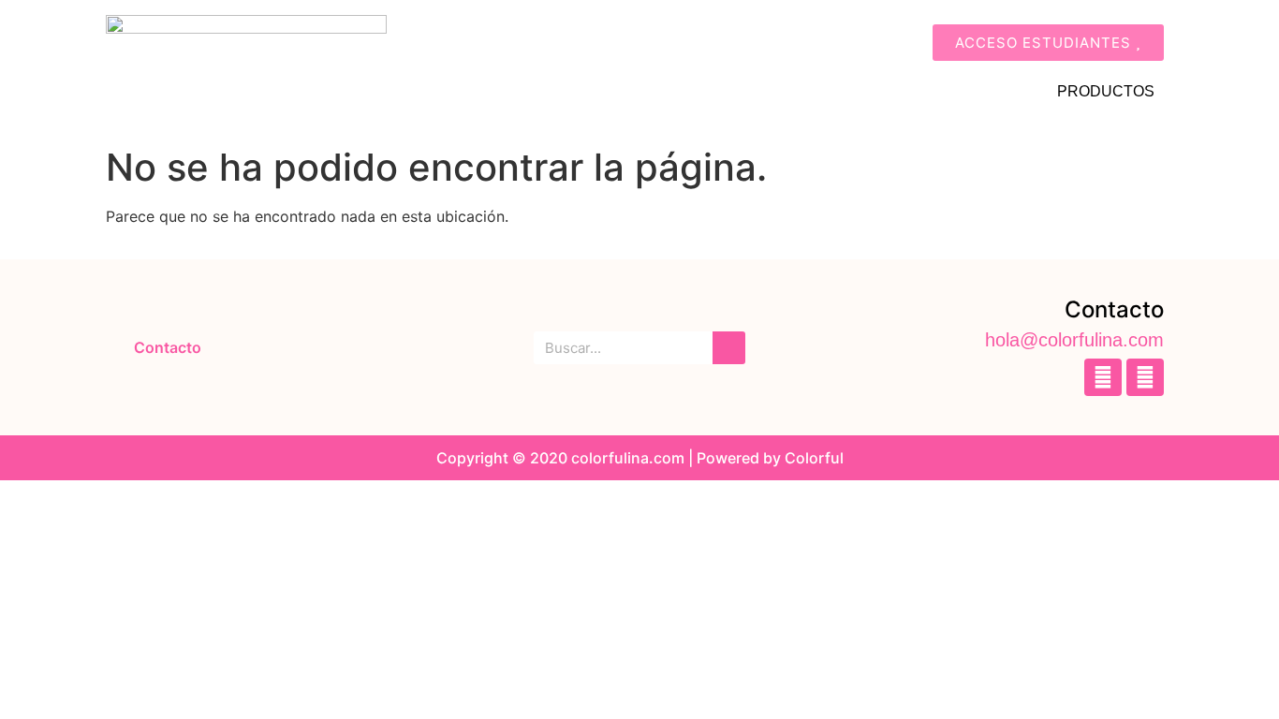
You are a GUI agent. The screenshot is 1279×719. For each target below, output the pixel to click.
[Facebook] (1103, 377)
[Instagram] (1145, 377)
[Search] (729, 347)
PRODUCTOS (1105, 91)
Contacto (167, 347)
